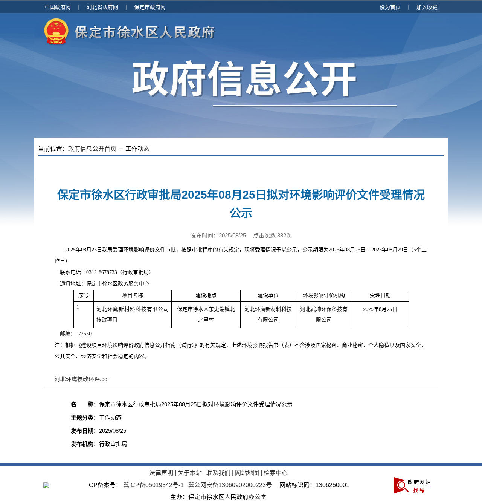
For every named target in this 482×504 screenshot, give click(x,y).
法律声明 (161, 473)
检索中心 (276, 473)
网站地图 (247, 473)
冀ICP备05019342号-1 (153, 485)
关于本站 (190, 473)
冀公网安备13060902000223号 (230, 485)
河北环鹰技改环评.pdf (82, 379)
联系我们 (218, 473)
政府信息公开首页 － (96, 149)
